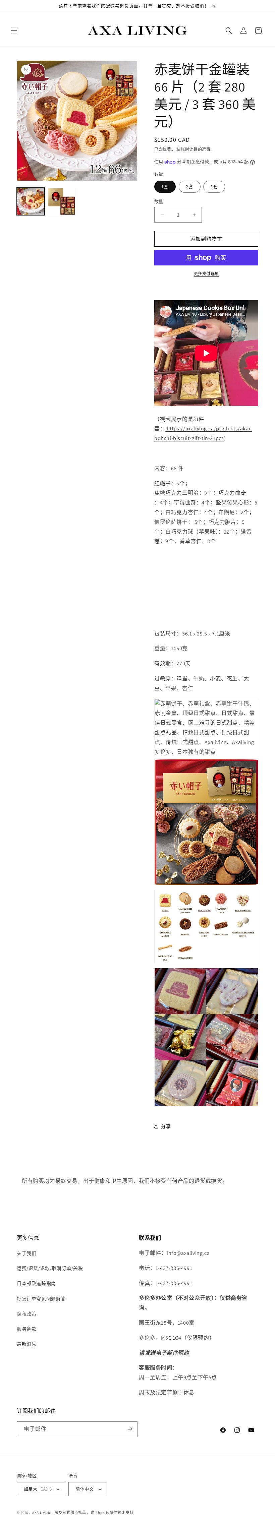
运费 (206, 149)
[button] (14, 30)
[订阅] (129, 1429)
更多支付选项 (206, 273)
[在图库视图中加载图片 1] (31, 202)
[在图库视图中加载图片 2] (62, 202)
